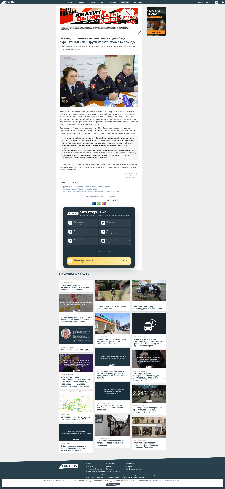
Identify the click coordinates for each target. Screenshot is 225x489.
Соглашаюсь (113, 484)
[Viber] (105, 203)
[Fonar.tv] (8, 2)
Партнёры (130, 463)
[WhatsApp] (98, 203)
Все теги (89, 466)
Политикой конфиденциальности (165, 481)
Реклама (129, 466)
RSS (88, 463)
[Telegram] (100, 203)
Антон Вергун (134, 175)
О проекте (110, 463)
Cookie (62, 481)
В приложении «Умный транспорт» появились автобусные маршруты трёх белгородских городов (91, 191)
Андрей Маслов (133, 173)
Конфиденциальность (134, 469)
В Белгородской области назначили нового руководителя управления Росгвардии (86, 186)
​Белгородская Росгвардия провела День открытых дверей (80, 190)
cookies (102, 475)
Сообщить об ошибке (94, 469)
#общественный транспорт (94, 196)
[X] (95, 203)
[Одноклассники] (103, 203)
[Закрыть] (139, 32)
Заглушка (109, 469)
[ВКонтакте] (93, 203)
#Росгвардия (110, 196)
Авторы (109, 466)
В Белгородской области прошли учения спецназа (77, 188)
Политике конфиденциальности (135, 477)
